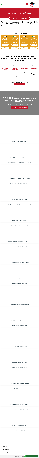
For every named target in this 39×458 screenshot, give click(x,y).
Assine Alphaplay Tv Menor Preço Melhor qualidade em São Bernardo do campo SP (19, 383)
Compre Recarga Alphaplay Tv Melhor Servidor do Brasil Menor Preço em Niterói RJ (19, 262)
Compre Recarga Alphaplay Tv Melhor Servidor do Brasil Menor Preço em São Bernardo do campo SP (19, 241)
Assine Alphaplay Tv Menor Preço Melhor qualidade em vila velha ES (19, 367)
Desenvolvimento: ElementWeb (19, 456)
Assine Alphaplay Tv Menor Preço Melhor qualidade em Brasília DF (19, 246)
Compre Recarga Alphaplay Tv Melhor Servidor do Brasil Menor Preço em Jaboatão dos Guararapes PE (19, 162)
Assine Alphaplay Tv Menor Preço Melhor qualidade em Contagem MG (19, 325)
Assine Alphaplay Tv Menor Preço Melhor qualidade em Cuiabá (19, 125)
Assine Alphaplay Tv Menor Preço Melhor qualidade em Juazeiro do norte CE (19, 320)
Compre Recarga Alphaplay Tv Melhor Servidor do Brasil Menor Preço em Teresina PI (19, 430)
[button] (27, 4)
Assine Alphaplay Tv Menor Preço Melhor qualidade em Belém (19, 388)
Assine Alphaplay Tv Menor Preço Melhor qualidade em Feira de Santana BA (19, 220)
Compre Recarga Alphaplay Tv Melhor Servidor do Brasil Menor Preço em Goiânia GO (19, 309)
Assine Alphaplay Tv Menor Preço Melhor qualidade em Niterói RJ (19, 283)
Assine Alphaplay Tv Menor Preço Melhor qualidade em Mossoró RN (19, 141)
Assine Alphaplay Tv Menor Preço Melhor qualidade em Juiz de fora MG (19, 299)
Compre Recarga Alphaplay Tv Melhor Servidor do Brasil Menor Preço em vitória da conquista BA (19, 204)
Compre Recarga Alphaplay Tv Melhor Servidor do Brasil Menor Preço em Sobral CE (19, 157)
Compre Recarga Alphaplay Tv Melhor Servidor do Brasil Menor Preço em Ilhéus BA (19, 404)
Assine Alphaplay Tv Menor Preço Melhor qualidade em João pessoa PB (19, 225)
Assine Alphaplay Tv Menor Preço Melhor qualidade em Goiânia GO (19, 346)
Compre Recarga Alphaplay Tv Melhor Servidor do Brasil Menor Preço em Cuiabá (19, 304)
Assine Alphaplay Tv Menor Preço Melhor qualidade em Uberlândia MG (20, 288)
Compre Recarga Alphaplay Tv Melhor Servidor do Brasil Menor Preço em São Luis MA (19, 136)
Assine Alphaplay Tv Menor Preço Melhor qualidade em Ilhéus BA (19, 362)
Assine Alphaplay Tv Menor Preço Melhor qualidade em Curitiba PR (19, 425)
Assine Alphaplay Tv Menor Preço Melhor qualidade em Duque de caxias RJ (19, 341)
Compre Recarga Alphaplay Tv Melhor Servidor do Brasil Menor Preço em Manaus (19, 183)
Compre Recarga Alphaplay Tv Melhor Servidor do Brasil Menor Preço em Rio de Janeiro (19, 178)
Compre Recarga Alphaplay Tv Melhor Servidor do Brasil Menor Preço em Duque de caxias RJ (19, 409)
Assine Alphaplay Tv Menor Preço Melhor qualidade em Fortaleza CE (19, 199)
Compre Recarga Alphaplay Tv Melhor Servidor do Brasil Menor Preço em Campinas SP (19, 267)
